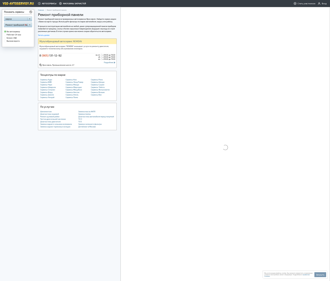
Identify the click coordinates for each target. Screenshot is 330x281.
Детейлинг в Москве (87, 127)
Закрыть (320, 274)
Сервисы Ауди (46, 79)
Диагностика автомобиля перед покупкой (96, 116)
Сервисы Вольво (98, 92)
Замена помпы (84, 114)
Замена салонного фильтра (90, 124)
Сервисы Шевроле (48, 87)
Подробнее (109, 62)
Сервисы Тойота (98, 87)
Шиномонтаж (46, 111)
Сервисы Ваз (96, 95)
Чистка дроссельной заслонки (53, 119)
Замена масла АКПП (86, 111)
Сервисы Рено (97, 79)
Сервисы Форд (46, 92)
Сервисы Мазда (72, 84)
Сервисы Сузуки (97, 84)
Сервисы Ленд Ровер (74, 82)
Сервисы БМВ (46, 82)
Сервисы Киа (71, 79)
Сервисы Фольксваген (100, 90)
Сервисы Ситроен (47, 90)
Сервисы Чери (46, 84)
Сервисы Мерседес (74, 87)
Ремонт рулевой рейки (49, 116)
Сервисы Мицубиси (74, 90)
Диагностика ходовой (49, 114)
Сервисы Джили (47, 95)
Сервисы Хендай (47, 97)
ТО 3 (80, 119)
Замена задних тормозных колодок (55, 127)
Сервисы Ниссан (72, 92)
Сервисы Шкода (97, 82)
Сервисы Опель (72, 95)
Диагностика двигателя (50, 121)
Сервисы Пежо (72, 97)
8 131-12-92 (50, 55)
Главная (41, 10)
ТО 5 (80, 121)
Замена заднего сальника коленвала (56, 124)
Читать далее (44, 35)
